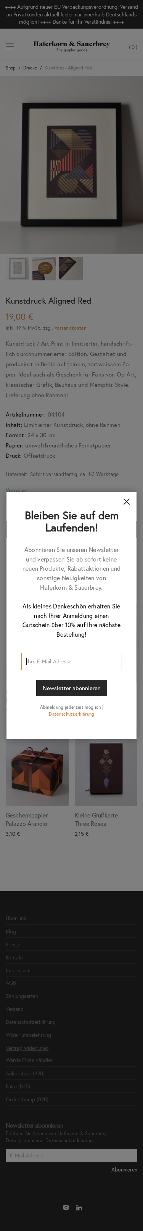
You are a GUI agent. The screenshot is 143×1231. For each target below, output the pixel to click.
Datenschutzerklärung (71, 714)
